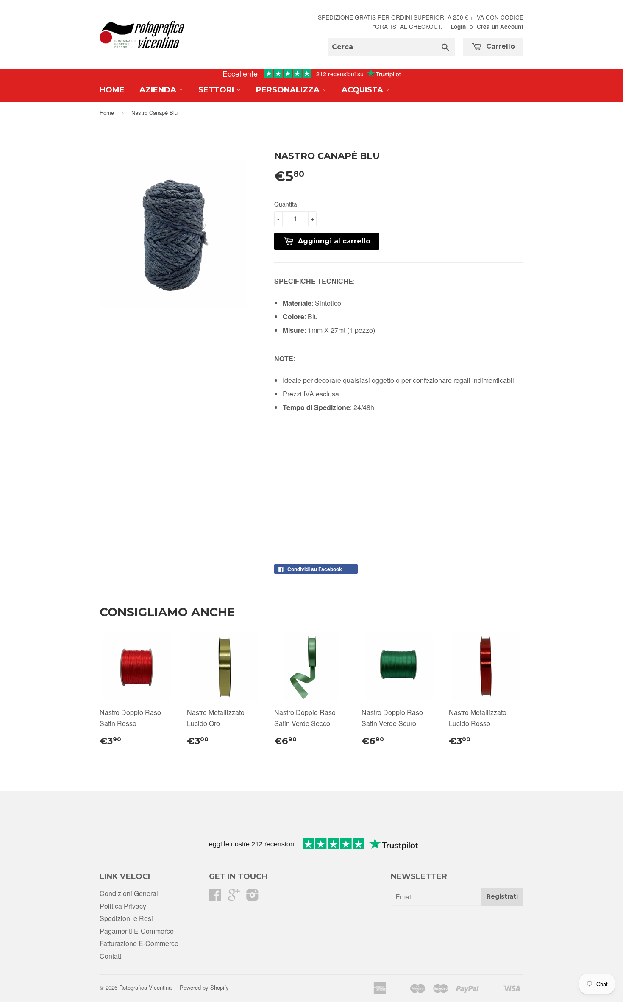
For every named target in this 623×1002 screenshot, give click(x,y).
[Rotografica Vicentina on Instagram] (252, 897)
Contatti (111, 956)
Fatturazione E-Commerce (139, 943)
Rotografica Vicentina (145, 987)
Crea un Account (500, 26)
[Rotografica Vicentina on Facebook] (215, 897)
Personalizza (289, 90)
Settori (217, 90)
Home (112, 90)
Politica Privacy (123, 906)
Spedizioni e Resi (126, 918)
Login (458, 26)
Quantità (285, 204)
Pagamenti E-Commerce (137, 931)
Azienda (158, 90)
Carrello (499, 46)
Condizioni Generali (130, 893)
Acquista (363, 90)
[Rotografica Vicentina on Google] (234, 897)
